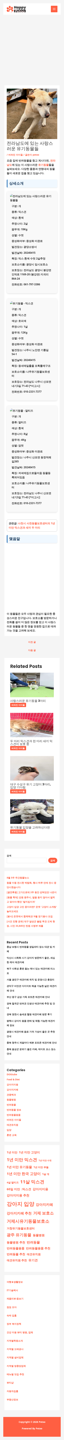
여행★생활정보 (15, 1281)
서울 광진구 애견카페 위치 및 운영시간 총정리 (30, 979)
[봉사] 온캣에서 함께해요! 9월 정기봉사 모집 (30, 916)
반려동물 (11, 1104)
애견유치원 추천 (17, 1260)
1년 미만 (12, 1152)
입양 (9, 1129)
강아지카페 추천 (19, 1213)
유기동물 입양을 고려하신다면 (30, 827)
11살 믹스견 (32, 1182)
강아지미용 (12, 1084)
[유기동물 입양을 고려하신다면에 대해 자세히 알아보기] (32, 811)
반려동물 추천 (16, 1254)
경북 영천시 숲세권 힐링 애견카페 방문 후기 (29, 1014)
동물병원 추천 (16, 1242)
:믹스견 (26, 1189)
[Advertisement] (32, 48)
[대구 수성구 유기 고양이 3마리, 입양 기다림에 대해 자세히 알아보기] (32, 768)
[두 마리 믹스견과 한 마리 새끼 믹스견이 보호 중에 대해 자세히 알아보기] (32, 724)
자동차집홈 (12, 1391)
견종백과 (11, 1094)
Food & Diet (13, 1079)
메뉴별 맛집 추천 (15, 1374)
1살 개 (45, 1174)
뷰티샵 (10, 1382)
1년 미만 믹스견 (22, 1160)
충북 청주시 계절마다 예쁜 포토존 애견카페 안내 (32, 1042)
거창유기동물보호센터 (21, 1228)
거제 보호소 (43, 1213)
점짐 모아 (12, 1307)
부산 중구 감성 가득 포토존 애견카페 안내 (28, 996)
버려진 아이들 (14, 1119)
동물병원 (11, 1099)
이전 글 (32, 642)
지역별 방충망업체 (16, 1365)
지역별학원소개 (15, 1340)
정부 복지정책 (14, 1323)
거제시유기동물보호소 (28, 1221)
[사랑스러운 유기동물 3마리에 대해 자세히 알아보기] (32, 684)
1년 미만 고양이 (29, 1152)
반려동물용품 (14, 1114)
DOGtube (12, 1074)
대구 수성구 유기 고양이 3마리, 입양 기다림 (30, 785)
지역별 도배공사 (15, 1349)
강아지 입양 (20, 1203)
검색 (9, 855)
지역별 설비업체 (15, 1357)
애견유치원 (12, 1124)
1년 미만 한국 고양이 (24, 1173)
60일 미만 (13, 1189)
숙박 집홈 (12, 1315)
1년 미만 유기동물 (19, 1167)
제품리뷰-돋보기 (15, 1298)
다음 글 (32, 650)
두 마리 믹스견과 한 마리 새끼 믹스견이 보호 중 (31, 742)
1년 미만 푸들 (41, 1167)
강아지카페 (12, 1089)
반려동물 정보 (14, 1109)
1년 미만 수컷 (45, 1160)
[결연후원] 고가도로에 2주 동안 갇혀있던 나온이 (32, 892)
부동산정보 (12, 1399)
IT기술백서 (12, 1290)
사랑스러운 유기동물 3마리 (28, 701)
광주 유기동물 (19, 1234)
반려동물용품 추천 (38, 1248)
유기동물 (43, 165)
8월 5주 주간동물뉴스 (18, 877)
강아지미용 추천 (18, 1195)
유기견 (33, 1260)
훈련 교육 (12, 1135)
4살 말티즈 (13, 1182)
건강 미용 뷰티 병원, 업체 (20, 1332)
